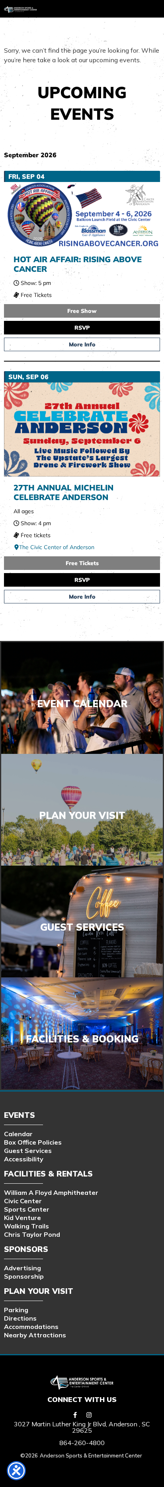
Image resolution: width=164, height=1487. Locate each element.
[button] (102, 7)
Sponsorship (24, 1276)
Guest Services (28, 1151)
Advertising (22, 1268)
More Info (82, 344)
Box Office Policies (33, 1142)
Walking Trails (26, 1226)
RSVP (82, 327)
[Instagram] (89, 1415)
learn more (82, 930)
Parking (16, 1310)
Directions (20, 1318)
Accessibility (23, 1159)
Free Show (82, 310)
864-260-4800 (82, 1443)
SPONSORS (26, 1249)
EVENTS (19, 1115)
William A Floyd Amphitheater (51, 1192)
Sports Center (26, 1209)
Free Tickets (82, 563)
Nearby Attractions (35, 1335)
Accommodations (31, 1327)
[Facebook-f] (75, 1415)
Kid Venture (22, 1218)
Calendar (18, 1134)
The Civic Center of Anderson (56, 547)
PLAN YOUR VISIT (38, 1291)
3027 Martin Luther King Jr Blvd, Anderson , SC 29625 (82, 1427)
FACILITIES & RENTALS (48, 1174)
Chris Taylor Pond (32, 1234)
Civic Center (23, 1201)
